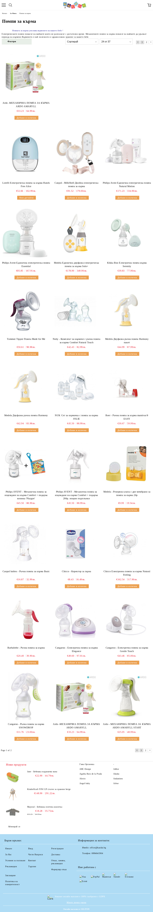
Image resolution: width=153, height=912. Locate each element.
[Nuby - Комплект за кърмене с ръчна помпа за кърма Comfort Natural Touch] (75, 311)
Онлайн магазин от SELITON (76, 909)
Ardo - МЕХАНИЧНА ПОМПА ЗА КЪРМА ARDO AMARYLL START (127, 726)
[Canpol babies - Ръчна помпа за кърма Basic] (25, 543)
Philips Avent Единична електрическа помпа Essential (26, 264)
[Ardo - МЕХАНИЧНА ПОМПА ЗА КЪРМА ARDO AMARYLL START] (126, 696)
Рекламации (11, 866)
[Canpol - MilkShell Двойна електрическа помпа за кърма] (75, 153)
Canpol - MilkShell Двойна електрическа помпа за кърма (76, 185)
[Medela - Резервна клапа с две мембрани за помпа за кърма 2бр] (126, 464)
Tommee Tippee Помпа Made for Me (26, 339)
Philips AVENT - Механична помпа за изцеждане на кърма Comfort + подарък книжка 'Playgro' (26, 495)
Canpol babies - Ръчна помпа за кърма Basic (26, 571)
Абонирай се (14, 826)
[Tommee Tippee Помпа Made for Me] (25, 311)
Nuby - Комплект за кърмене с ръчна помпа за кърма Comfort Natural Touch (76, 341)
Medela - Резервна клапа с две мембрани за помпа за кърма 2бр (126, 493)
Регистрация (57, 848)
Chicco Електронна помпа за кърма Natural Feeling (127, 573)
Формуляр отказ (59, 869)
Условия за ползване (15, 860)
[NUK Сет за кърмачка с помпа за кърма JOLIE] (75, 387)
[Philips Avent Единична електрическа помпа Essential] (25, 233)
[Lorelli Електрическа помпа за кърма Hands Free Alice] (25, 153)
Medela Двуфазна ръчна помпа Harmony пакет (127, 341)
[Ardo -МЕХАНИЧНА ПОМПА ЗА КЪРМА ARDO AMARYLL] (25, 75)
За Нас (8, 854)
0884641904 (97, 853)
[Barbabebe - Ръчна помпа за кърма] (25, 620)
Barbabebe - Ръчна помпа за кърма (26, 647)
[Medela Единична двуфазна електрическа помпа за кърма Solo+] (75, 233)
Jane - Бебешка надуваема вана (42, 771)
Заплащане (10, 875)
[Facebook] (81, 859)
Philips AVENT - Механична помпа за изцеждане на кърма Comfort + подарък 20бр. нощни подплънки (76, 495)
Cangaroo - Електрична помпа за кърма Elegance (76, 649)
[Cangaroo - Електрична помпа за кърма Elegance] (75, 620)
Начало (8, 848)
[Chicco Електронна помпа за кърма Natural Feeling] (126, 543)
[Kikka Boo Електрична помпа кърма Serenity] (126, 233)
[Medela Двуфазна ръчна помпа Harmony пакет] (126, 311)
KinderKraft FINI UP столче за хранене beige (49, 789)
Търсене (32, 866)
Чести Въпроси (35, 854)
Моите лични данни (76, 902)
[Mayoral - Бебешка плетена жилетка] (12, 812)
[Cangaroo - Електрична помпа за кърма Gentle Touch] (126, 620)
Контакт (32, 860)
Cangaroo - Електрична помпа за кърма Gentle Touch (127, 649)
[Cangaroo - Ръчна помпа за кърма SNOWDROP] (25, 696)
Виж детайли (26, 198)
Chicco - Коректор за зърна (76, 571)
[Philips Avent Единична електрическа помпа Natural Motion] (126, 153)
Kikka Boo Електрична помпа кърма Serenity (127, 264)
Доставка (55, 854)
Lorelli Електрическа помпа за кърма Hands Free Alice (26, 185)
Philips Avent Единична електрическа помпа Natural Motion (127, 185)
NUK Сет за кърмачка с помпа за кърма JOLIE (76, 417)
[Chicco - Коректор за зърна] (75, 543)
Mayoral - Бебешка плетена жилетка (44, 807)
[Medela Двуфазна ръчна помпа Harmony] (25, 387)
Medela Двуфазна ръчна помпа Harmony (26, 415)
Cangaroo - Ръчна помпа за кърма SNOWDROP (26, 726)
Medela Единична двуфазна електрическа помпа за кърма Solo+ (76, 264)
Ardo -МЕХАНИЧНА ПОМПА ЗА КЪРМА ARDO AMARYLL (26, 105)
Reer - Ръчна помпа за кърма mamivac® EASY (126, 417)
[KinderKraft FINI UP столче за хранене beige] (12, 794)
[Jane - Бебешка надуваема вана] (12, 777)
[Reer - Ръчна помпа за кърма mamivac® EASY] (126, 387)
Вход (30, 848)
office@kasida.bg (98, 848)
